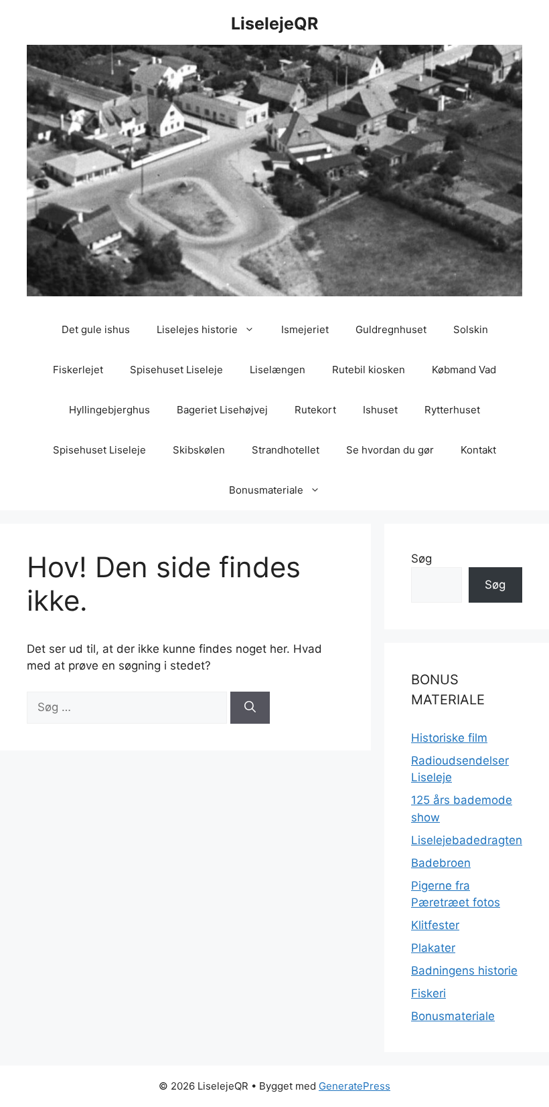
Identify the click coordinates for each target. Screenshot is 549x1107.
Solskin (470, 329)
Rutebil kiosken (368, 369)
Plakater (433, 947)
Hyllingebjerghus (109, 409)
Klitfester (435, 925)
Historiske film (449, 737)
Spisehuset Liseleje (176, 369)
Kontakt (478, 449)
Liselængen (277, 369)
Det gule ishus (96, 329)
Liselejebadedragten (466, 840)
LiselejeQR (274, 23)
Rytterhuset (452, 409)
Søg (421, 558)
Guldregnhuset (391, 329)
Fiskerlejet (78, 369)
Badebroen (441, 863)
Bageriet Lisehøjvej (222, 409)
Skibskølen (199, 449)
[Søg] (250, 708)
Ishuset (380, 409)
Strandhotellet (285, 449)
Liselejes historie (197, 329)
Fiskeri (428, 993)
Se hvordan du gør (390, 449)
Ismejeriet (305, 329)
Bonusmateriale (266, 490)
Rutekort (315, 409)
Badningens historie (464, 970)
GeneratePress (354, 1086)
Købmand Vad (464, 369)
